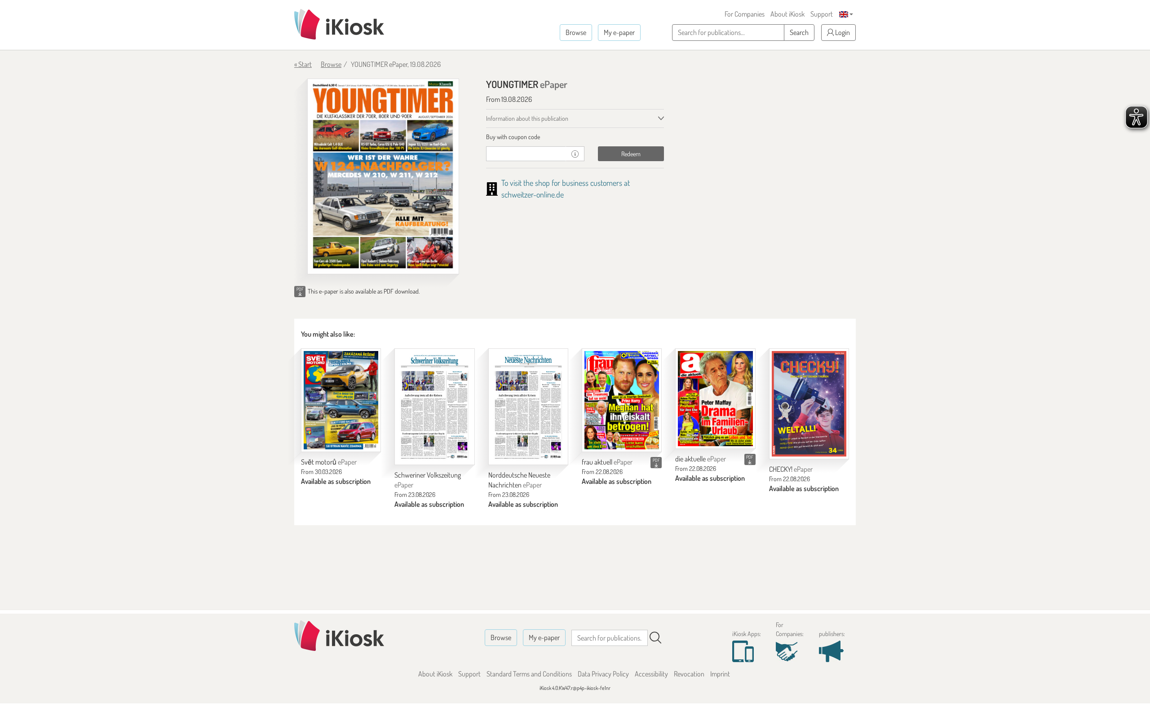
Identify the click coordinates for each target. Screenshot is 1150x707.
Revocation (689, 673)
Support (821, 13)
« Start (303, 64)
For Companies (745, 13)
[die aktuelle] (715, 398)
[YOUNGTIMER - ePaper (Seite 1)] (383, 176)
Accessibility (651, 673)
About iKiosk (787, 13)
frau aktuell (607, 461)
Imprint (720, 673)
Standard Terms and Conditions (529, 673)
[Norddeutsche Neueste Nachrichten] (528, 406)
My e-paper (619, 32)
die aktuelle (700, 458)
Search (799, 32)
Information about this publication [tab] (527, 118)
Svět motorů (329, 461)
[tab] (575, 137)
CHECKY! (791, 469)
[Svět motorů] (341, 400)
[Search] (655, 638)
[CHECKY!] (809, 403)
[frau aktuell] (622, 400)
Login (842, 32)
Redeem (631, 154)
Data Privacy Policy (603, 673)
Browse (576, 32)
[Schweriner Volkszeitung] (434, 406)
